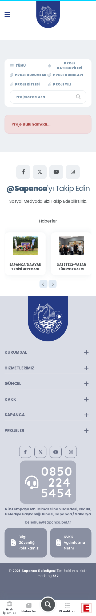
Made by (48, 576)
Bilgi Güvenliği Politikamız (28, 543)
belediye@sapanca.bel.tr (48, 522)
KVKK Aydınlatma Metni (74, 543)
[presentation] (43, 284)
